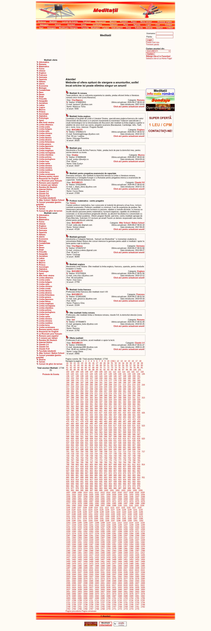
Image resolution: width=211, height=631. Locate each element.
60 (141, 365)
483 (105, 421)
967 (101, 486)
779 (129, 460)
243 (115, 389)
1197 (112, 520)
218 (72, 387)
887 (105, 475)
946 (77, 484)
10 (108, 361)
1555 (79, 577)
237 (87, 389)
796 (134, 462)
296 (139, 395)
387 (110, 408)
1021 (68, 495)
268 (82, 393)
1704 (131, 598)
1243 (137, 527)
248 (139, 389)
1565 (137, 577)
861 (134, 471)
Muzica (141, 155)
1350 (108, 544)
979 (82, 488)
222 (91, 387)
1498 (74, 568)
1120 (73, 510)
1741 (102, 605)
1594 (142, 581)
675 (96, 447)
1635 (137, 587)
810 (124, 464)
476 (72, 421)
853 (96, 471)
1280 (108, 533)
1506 (119, 568)
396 (77, 411)
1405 (102, 553)
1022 (74, 495)
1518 (108, 570)
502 (120, 423)
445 (77, 417)
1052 (85, 499)
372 (115, 406)
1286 (142, 533)
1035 (68, 497)
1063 (68, 501)
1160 (140, 514)
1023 (79, 495)
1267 (114, 531)
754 (87, 458)
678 (110, 447)
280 (139, 393)
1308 (108, 538)
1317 (79, 540)
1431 (91, 557)
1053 (91, 499)
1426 (142, 555)
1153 (101, 514)
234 (72, 389)
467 (105, 419)
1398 (142, 551)
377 (139, 406)
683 (134, 447)
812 (134, 464)
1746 (131, 605)
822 (101, 467)
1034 (142, 495)
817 (77, 467)
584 (124, 434)
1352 (119, 544)
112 (115, 372)
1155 (112, 514)
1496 (142, 566)
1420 (108, 555)
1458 (85, 561)
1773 (125, 609)
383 (91, 408)
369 (101, 406)
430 (82, 415)
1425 (137, 555)
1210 (108, 523)
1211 (114, 523)
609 (91, 439)
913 (72, 480)
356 (115, 404)
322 (105, 400)
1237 (102, 527)
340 (115, 402)
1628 (96, 587)
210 (115, 385)
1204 (74, 523)
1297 (125, 536)
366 (87, 406)
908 (129, 477)
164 (124, 378)
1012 (96, 492)
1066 (85, 501)
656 (82, 445)
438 (120, 415)
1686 (108, 596)
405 (120, 411)
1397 (137, 551)
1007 (68, 492)
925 (129, 480)
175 (101, 380)
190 (96, 383)
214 (134, 385)
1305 (91, 538)
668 (139, 445)
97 (123, 370)
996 (87, 490)
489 (134, 421)
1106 (73, 508)
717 (143, 452)
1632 (119, 587)
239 (96, 389)
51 (108, 365)
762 (124, 458)
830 (139, 467)
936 (105, 482)
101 (140, 370)
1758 (119, 607)
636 (139, 441)
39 (141, 363)
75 (119, 367)
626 (91, 441)
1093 (79, 505)
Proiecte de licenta (50, 374)
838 (101, 469)
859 (124, 471)
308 (120, 398)
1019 (137, 492)
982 (96, 488)
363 (72, 406)
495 (87, 423)
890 (120, 475)
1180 (96, 518)
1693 (68, 598)
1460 (96, 561)
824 (110, 467)
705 (87, 452)
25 (89, 363)
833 (77, 469)
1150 (84, 514)
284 (82, 395)
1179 (90, 518)
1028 (108, 495)
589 (72, 436)
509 (77, 426)
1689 (125, 596)
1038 (85, 497)
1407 (114, 553)
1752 (85, 607)
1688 (119, 596)
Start (41, 28)
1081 (91, 503)
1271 (137, 531)
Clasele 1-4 (139, 343)
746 (124, 456)
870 (101, 473)
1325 (125, 540)
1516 (96, 570)
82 (67, 370)
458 (139, 417)
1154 (107, 514)
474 (139, 419)
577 (91, 434)
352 (96, 404)
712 (120, 452)
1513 (79, 570)
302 (91, 398)
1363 (102, 546)
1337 (114, 542)
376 (134, 406)
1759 (125, 607)
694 (110, 449)
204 (87, 385)
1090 (142, 503)
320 (96, 400)
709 (105, 452)
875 (124, 473)
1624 (74, 587)
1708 (74, 600)
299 (77, 398)
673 (87, 447)
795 (129, 462)
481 (96, 421)
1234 (85, 527)
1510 (142, 568)
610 (96, 439)
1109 (90, 508)
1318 (85, 540)
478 (82, 421)
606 (77, 439)
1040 (96, 497)
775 (110, 460)
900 (91, 477)
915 (82, 480)
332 (77, 402)
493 (77, 423)
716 (139, 452)
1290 (85, 536)
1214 (131, 523)
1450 (119, 559)
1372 (74, 549)
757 (101, 458)
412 (77, 413)
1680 (74, 596)
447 (87, 417)
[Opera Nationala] (160, 110)
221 (87, 387)
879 (68, 475)
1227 (125, 525)
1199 (124, 520)
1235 (91, 527)
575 (82, 434)
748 (134, 456)
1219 (79, 525)
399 (91, 411)
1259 (68, 531)
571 (139, 432)
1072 (119, 501)
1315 (68, 540)
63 (74, 367)
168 (68, 380)
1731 (125, 602)
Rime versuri (146, 22)
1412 (142, 553)
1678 (142, 594)
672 (82, 447)
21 (74, 363)
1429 (79, 557)
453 (115, 417)
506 (139, 423)
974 (134, 486)
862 (139, 471)
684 (139, 447)
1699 (102, 598)
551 (120, 430)
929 (72, 482)
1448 (108, 559)
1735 (68, 605)
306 (110, 398)
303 (96, 398)
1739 (91, 605)
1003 (123, 490)
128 (110, 374)
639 (77, 443)
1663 (137, 592)
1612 (85, 585)
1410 (131, 553)
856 (110, 471)
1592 (131, 581)
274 (110, 393)
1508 (131, 568)
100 (135, 370)
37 (134, 363)
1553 (68, 577)
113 (119, 372)
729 (120, 454)
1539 (68, 574)
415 (91, 413)
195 (120, 383)
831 (68, 469)
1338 (119, 542)
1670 (96, 594)
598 (115, 436)
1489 (102, 566)
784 (77, 462)
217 (68, 387)
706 (91, 452)
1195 (101, 520)
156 (87, 378)
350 (87, 404)
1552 (142, 574)
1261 (79, 531)
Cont (158, 25)
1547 (114, 574)
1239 (114, 527)
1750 (74, 607)
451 (105, 417)
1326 (131, 540)
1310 (119, 538)
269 (87, 393)
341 (120, 402)
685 (68, 449)
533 (110, 428)
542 (77, 430)
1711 (91, 600)
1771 (114, 609)
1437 (125, 557)
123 (86, 374)
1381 (125, 549)
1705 (137, 598)
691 (96, 449)
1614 (96, 585)
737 (82, 456)
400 (96, 411)
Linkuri (170, 28)
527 (82, 428)
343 (129, 402)
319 (91, 400)
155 (82, 378)
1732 (131, 602)
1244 (142, 527)
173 (91, 380)
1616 (108, 585)
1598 (85, 583)
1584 (85, 581)
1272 (142, 531)
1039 (91, 497)
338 (105, 402)
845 (134, 469)
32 (115, 363)
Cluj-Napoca (77, 100)
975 (139, 486)
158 (96, 378)
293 (124, 395)
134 (139, 374)
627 (96, 441)
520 (129, 426)
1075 (137, 501)
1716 (119, 600)
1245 (68, 529)
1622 (142, 585)
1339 (125, 542)
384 (96, 408)
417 (101, 413)
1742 (108, 605)
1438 (131, 557)
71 (104, 367)
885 (96, 475)
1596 (74, 583)
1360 (85, 546)
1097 (102, 505)
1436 (119, 557)
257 (105, 391)
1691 (137, 596)
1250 (96, 529)
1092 (74, 505)
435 (105, 415)
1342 (142, 542)
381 (82, 408)
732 (134, 454)
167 (139, 378)
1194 (96, 520)
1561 (114, 577)
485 (115, 421)
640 (82, 443)
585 (129, 434)
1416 (85, 555)
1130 (129, 510)
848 (72, 471)
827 (124, 467)
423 (129, 413)
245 (124, 389)
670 (72, 447)
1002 (117, 490)
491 (68, 423)
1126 (107, 510)
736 (77, 456)
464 (91, 419)
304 (101, 398)
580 (105, 434)
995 (82, 490)
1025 (91, 495)
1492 (119, 566)
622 (72, 441)
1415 (79, 555)
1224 (108, 525)
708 (101, 452)
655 (77, 445)
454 (120, 417)
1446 (96, 559)
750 (68, 458)
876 (129, 473)
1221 (91, 525)
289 (105, 395)
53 (115, 365)
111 (110, 372)
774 (105, 460)
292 (120, 395)
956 (124, 484)
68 (93, 367)
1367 (125, 546)
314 (68, 400)
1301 (68, 538)
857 (115, 471)
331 (72, 402)
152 (68, 378)
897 (77, 477)
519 (124, 426)
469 (115, 419)
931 (82, 482)
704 (82, 452)
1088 (131, 503)
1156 (118, 514)
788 (96, 462)
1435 (114, 557)
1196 (107, 520)
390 (124, 408)
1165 (90, 516)
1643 (102, 589)
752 (77, 458)
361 (139, 404)
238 (91, 389)
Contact (168, 25)
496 (91, 423)
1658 (108, 592)
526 (77, 428)
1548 (119, 574)
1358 (74, 546)
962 (77, 486)
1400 (74, 553)
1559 (102, 577)
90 (97, 370)
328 (134, 400)
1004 (129, 490)
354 (105, 404)
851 (87, 471)
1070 (108, 501)
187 (82, 383)
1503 (102, 568)
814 (143, 464)
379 (72, 408)
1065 (79, 501)
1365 (114, 546)
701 (68, 452)
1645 (114, 589)
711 (115, 452)
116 (133, 372)
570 (134, 432)
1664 (142, 592)
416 (96, 413)
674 (91, 447)
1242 (131, 527)
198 (134, 383)
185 (72, 383)
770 (87, 460)
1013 (102, 492)
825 (115, 467)
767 (72, 460)
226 (110, 387)
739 (91, 456)
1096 (96, 505)
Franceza (140, 294)
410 (68, 413)
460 (72, 419)
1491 (114, 566)
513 (96, 426)
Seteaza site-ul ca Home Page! (159, 58)
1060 (131, 499)
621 (68, 441)
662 (110, 445)
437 (115, 415)
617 (129, 439)
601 (129, 436)
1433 (102, 557)
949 (91, 484)
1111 (101, 508)
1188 (140, 518)
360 (134, 404)
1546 (108, 574)
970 (115, 486)
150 (134, 376)
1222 (96, 525)
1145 (135, 512)
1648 (131, 589)
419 (110, 413)
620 (143, 439)
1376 (96, 549)
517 (115, 426)
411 (72, 413)
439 (124, 415)
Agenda (136, 25)
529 (91, 428)
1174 (140, 516)
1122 (84, 510)
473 (134, 419)
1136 (84, 512)
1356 (142, 544)
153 (72, 378)
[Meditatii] (160, 95)
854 (101, 471)
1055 (102, 499)
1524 (142, 570)
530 (96, 428)
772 (96, 460)
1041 (102, 497)
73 (112, 367)
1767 (91, 609)
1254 (119, 529)
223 (96, 387)
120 (72, 374)
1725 (91, 602)
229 (124, 387)
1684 (96, 596)
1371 (68, 549)
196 (124, 383)
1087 (125, 503)
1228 (131, 525)
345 (139, 402)
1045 (125, 497)
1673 (114, 594)
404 (115, 411)
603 (139, 436)
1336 (108, 542)
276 (120, 393)
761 (120, 458)
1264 (96, 531)
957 (129, 484)
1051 (79, 499)
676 (101, 447)
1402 (85, 553)
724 (96, 454)
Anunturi (71, 25)
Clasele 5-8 (139, 182)
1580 (142, 579)
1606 (131, 583)
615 (120, 439)
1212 (119, 523)
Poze (126, 25)
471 (124, 419)
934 (96, 482)
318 (87, 400)
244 (120, 389)
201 (72, 385)
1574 (108, 579)
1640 (85, 589)
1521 (125, 570)
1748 (142, 605)
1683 (91, 596)
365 (82, 406)
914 (77, 480)
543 (82, 430)
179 (120, 380)
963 (82, 486)
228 (120, 387)
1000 (106, 490)
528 (87, 428)
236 (82, 389)
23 (82, 363)
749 (139, 456)
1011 (91, 492)
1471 (79, 564)
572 (68, 434)
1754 (96, 607)
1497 (68, 568)
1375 (91, 549)
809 (120, 464)
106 (87, 372)
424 (134, 413)
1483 (68, 566)
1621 (137, 585)
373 (120, 406)
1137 (90, 512)
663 (115, 445)
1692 (142, 596)
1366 (119, 546)
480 (91, 421)
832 (72, 469)
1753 (91, 607)
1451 (125, 559)
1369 (137, 546)
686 (72, 449)
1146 (140, 512)
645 (105, 443)
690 (91, 449)
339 (110, 402)
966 (96, 486)
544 (87, 430)
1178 (84, 518)
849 (77, 471)
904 (110, 477)
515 (105, 426)
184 (68, 383)
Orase (128, 28)
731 (129, 454)
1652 (74, 592)
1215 (137, 523)
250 (72, 391)
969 (110, 486)
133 (134, 374)
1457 (79, 561)
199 (139, 383)
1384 (142, 549)
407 (129, 411)
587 (139, 434)
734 (68, 456)
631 (115, 441)
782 (68, 462)
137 (72, 376)
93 (108, 370)
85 (78, 370)
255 (96, 391)
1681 (79, 596)
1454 (142, 559)
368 (96, 406)
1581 (68, 581)
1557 (91, 577)
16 (132, 361)
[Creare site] (160, 137)
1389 (91, 551)
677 (105, 447)
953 (110, 484)
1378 (108, 549)
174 (96, 380)
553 (129, 430)
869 (96, 473)
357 (120, 404)
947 (82, 484)
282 (72, 395)
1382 (131, 549)
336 (96, 402)
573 (72, 434)
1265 (102, 531)
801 (82, 464)
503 (124, 423)
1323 (114, 540)
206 (96, 385)
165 (129, 378)
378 (68, 408)
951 (101, 484)
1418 (96, 555)
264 (139, 391)
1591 (125, 581)
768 (77, 460)
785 (82, 462)
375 (129, 406)
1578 (131, 579)
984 (105, 488)
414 (86, 413)
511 (87, 426)
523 (143, 426)
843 (124, 469)
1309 (114, 538)
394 (68, 411)
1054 (96, 499)
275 (115, 393)
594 (96, 436)
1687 (114, 596)
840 (110, 469)
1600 (96, 583)
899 (87, 477)
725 (101, 454)
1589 (114, 581)
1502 (96, 568)
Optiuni (159, 28)
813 (139, 464)
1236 (96, 527)
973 (129, 486)
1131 (135, 510)
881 (77, 475)
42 (74, 365)
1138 (96, 512)
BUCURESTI (77, 130)
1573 (102, 579)
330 (68, 402)
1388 (85, 551)
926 (134, 480)
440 (129, 415)
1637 (68, 589)
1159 (135, 514)
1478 (119, 564)
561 (91, 432)
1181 (101, 518)
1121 (79, 510)
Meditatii (53, 22)
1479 (125, 564)
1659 (114, 592)
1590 (119, 581)
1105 (68, 508)
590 (77, 436)
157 (91, 378)
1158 (129, 514)
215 (139, 385)
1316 (74, 540)
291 (115, 395)
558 (77, 432)
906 (120, 477)
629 (105, 441)
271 (96, 393)
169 (72, 380)
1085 (114, 503)
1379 (114, 549)
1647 (125, 589)
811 (129, 464)
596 (105, 436)
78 (130, 367)
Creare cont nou (152, 42)
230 (129, 387)
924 (124, 480)
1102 (130, 505)
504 (129, 423)
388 (115, 408)
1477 (114, 564)
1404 (96, 553)
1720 (142, 600)
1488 (96, 566)
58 (134, 365)
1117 (134, 508)
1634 (131, 587)
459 (68, 419)
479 (87, 421)
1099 (114, 505)
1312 (131, 538)
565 (110, 432)
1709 (79, 600)
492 (72, 423)
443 (68, 417)
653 (68, 445)
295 (134, 395)
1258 (142, 529)
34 (123, 363)
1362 (96, 546)
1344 (74, 544)
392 (134, 408)
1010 (85, 492)
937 (110, 482)
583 (120, 434)
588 (68, 436)
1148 (73, 514)
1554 (74, 577)
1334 (96, 542)
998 (96, 490)
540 (68, 430)
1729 (114, 602)
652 (139, 443)
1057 (114, 499)
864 (72, 473)
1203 (68, 523)
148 (124, 376)
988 (124, 488)
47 (93, 365)
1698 (96, 598)
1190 (73, 520)
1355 (137, 544)
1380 (119, 549)
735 (72, 456)
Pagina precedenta (73, 611)
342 (124, 402)
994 (77, 490)
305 (105, 398)
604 (68, 439)
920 (105, 480)
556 (68, 432)
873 (115, 473)
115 (128, 372)
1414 (74, 555)
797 (139, 462)
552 (124, 430)
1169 (112, 516)
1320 (96, 540)
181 (129, 380)
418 (105, 413)
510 (82, 426)
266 (72, 393)
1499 (79, 568)
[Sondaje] (160, 103)
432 (91, 415)
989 (129, 488)
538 (134, 428)
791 (110, 462)
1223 (102, 525)
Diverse (149, 28)
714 (129, 452)
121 (77, 374)
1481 (137, 564)
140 (87, 376)
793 (120, 462)
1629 (102, 587)
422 (124, 413)
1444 (85, 559)
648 (120, 443)
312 (139, 398)
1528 (85, 572)
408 (134, 411)
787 (91, 462)
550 (115, 430)
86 (82, 370)
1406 (108, 553)
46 (89, 365)
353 (101, 404)
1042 (108, 497)
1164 (84, 516)
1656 (96, 592)
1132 (140, 510)
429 (77, 415)
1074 (131, 501)
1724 (85, 602)
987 (120, 488)
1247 (79, 529)
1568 (74, 579)
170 (77, 380)
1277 (91, 533)
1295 (114, 536)
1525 (68, 572)
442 (139, 415)
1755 (102, 607)
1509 (137, 568)
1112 (106, 508)
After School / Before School (131, 223)
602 (134, 436)
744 (115, 456)
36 (130, 363)
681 (124, 447)
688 (82, 449)
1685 (102, 596)
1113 (112, 508)
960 (68, 486)
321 (101, 400)
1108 (84, 508)
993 (72, 490)
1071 (114, 501)
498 (101, 423)
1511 (68, 570)
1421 (114, 555)
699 (134, 449)
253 (87, 391)
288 (101, 395)
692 (101, 449)
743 (110, 456)
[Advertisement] (50, 44)
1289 (79, 536)
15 (129, 361)
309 (124, 398)
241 (105, 389)
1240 (119, 527)
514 (101, 426)
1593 (137, 581)
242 (110, 389)
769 (82, 460)
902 (101, 477)
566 (115, 432)
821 (96, 467)
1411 (137, 553)
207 (101, 385)
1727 (102, 602)
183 (139, 380)
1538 (142, 572)
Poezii (134, 22)
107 (91, 372)
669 (68, 447)
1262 (85, 531)
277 (124, 393)
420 (115, 413)
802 (87, 464)
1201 (135, 520)
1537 (137, 572)
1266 (108, 531)
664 (120, 445)
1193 (90, 520)
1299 (137, 536)
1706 (142, 598)
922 (115, 480)
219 (77, 387)
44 (82, 365)
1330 (74, 542)
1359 (79, 546)
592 (87, 436)
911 (143, 477)
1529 (91, 572)
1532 (108, 572)
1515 (91, 570)
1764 (74, 609)
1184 (118, 518)
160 (105, 378)
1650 (142, 589)
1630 (108, 587)
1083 (102, 503)
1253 (114, 529)
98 (126, 370)
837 (96, 469)
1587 (102, 581)
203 (82, 385)
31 (112, 363)
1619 (125, 585)
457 (134, 417)
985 (110, 488)
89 (93, 370)
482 (101, 421)
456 (129, 417)
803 (91, 464)
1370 (142, 546)
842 (120, 469)
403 (110, 411)
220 (82, 387)
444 (72, 417)
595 (101, 436)
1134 (73, 512)
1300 (142, 536)
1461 (102, 561)
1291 (91, 536)
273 (105, 393)
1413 (68, 555)
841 (115, 469)
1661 (125, 592)
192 (105, 383)
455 (124, 417)
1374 (85, 549)
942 (134, 482)
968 (105, 486)
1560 (108, 577)
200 (68, 385)
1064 (74, 501)
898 (82, 477)
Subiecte (139, 28)
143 (101, 376)
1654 (85, 592)
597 (110, 436)
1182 (107, 518)
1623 (68, 587)
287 (96, 395)
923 (120, 480)
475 (68, 421)
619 (139, 439)
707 (96, 452)
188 (87, 383)
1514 (85, 570)
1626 (85, 587)
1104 (142, 505)
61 (67, 367)
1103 (136, 505)
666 (129, 445)
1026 (96, 495)
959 (139, 484)
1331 (79, 542)
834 (82, 469)
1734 (142, 602)
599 (120, 436)
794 (124, 462)
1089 (137, 503)
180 (124, 380)
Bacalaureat (100, 22)
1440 (142, 557)
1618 (119, 585)
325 (120, 400)
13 (121, 361)
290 (110, 395)
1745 (125, 605)
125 (96, 374)
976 (68, 488)
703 (77, 452)
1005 (134, 490)
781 (139, 460)
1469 (68, 564)
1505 (114, 568)
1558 (96, 577)
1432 (96, 557)
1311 (125, 538)
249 (68, 391)
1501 (91, 568)
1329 (68, 542)
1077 (68, 503)
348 (77, 404)
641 (87, 443)
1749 (68, 607)
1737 (79, 605)
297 (68, 398)
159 (101, 378)
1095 (91, 505)
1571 (91, 579)
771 (91, 460)
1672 (108, 594)
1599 (91, 583)
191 (101, 383)
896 (72, 477)
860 (129, 471)
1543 (91, 574)
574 (77, 434)
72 (108, 367)
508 (72, 426)
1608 (142, 583)
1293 (102, 536)
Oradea (75, 155)
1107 (79, 508)
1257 (137, 529)
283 (77, 395)
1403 (91, 553)
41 (70, 365)
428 (72, 415)
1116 (128, 508)
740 (96, 456)
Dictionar (42, 22)
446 (82, 417)
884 (91, 475)
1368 (131, 546)
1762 (142, 607)
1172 (129, 516)
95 (115, 370)
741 (101, 456)
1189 (68, 520)
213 (129, 385)
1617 (114, 585)
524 (68, 428)
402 (105, 411)
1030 (119, 495)
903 (105, 477)
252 (82, 391)
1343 (68, 544)
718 (68, 454)
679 (115, 447)
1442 (74, 559)
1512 (73, 570)
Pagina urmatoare (89, 611)
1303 (79, 538)
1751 (79, 607)
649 (124, 443)
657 (87, 445)
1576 (119, 579)
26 (93, 363)
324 (115, 400)
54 (119, 365)
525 (72, 428)
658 (91, 445)
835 (87, 469)
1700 (108, 598)
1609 (68, 585)
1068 (96, 501)
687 (77, 449)
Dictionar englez (164, 22)
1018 (131, 492)
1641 (91, 589)
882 (82, 475)
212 (124, 385)
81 (141, 367)
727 (110, 454)
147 (120, 376)
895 (68, 477)
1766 (85, 609)
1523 (137, 570)
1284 (131, 533)
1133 (68, 512)
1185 (124, 518)
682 (129, 447)
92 (104, 370)
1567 (68, 579)
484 (110, 421)
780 (134, 460)
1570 (85, 579)
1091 (68, 505)
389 (120, 408)
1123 (90, 510)
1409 (125, 553)
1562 (119, 577)
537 (129, 428)
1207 (91, 523)
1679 (68, 596)
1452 (131, 559)
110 (105, 372)
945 (72, 484)
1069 (102, 501)
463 (87, 419)
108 (96, 372)
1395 (125, 551)
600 (124, 436)
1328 (142, 540)
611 (101, 439)
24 (85, 363)
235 (77, 389)
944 (68, 484)
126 (101, 374)
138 (77, 376)
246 (129, 389)
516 (110, 426)
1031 (125, 495)
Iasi (73, 320)
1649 (137, 589)
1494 (131, 566)
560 (87, 432)
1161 (68, 516)
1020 (142, 492)
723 (91, 454)
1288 (74, 536)
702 (72, 452)
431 (87, 415)
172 (87, 380)
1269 (125, 531)
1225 (114, 525)
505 (134, 423)
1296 (119, 536)
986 (115, 488)
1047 (137, 497)
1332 (85, 542)
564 (105, 432)
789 (101, 462)
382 (87, 408)
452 (110, 417)
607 (82, 439)
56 (126, 365)
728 (115, 454)
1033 (137, 495)
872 (110, 473)
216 (143, 385)
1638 (74, 589)
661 (105, 445)
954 (115, 484)
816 (72, 467)
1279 (102, 533)
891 (124, 475)
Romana (140, 100)
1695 (79, 598)
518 (120, 426)
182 (134, 380)
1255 (125, 529)
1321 (102, 540)
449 (96, 417)
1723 (79, 602)
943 (139, 482)
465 (96, 419)
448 (91, 417)
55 (123, 365)
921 (110, 480)
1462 (108, 561)
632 (120, 441)
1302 (74, 538)
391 (129, 408)
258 (110, 391)
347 (72, 404)
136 (68, 376)
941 (129, 482)
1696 (85, 598)
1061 (137, 499)
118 (142, 372)
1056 (108, 499)
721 (82, 454)
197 (129, 383)
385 (101, 408)
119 (68, 374)
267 (77, 393)
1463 (114, 561)
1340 (131, 542)
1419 (102, 555)
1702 (119, 598)
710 (110, 452)
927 (139, 480)
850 (82, 471)
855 (105, 471)
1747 (137, 605)
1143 (124, 512)
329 (139, 400)
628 (101, 441)
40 (67, 365)
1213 (125, 523)
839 (105, 469)
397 (82, 411)
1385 (68, 551)
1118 (139, 508)
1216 (142, 523)
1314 (142, 538)
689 (87, 449)
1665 (68, 594)
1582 (74, 581)
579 (101, 434)
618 (134, 439)
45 (85, 365)
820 (91, 467)
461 (77, 419)
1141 (112, 512)
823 (105, 467)
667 (134, 445)
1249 (91, 529)
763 (129, 458)
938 (115, 482)
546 (96, 430)
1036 (74, 497)
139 (82, 376)
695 (115, 449)
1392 (108, 551)
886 (101, 475)
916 (87, 480)
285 (87, 395)
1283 (125, 533)
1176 (73, 518)
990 (134, 488)
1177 (79, 518)
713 (124, 452)
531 (101, 428)
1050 (74, 499)
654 (72, 445)
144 (105, 376)
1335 (102, 542)
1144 (129, 512)
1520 (119, 570)
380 (77, 408)
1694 (74, 598)
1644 (108, 589)
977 (72, 488)
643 (96, 443)
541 (72, 430)
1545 (102, 574)
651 (134, 443)
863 (68, 473)
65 (82, 367)
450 (101, 417)
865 (77, 473)
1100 (119, 505)
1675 (125, 594)
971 (120, 486)
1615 (102, 585)
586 (134, 434)
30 (108, 363)
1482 (142, 564)
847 (68, 471)
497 (96, 423)
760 (115, 458)
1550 (131, 574)
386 (105, 408)
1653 (79, 592)
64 (78, 367)
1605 (125, 583)
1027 (102, 495)
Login (148, 25)
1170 (118, 516)
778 (124, 460)
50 (104, 365)
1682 (85, 596)
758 (105, 458)
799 (72, 464)
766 (68, 460)
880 (72, 475)
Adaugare (44, 25)
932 (87, 482)
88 (89, 370)
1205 (79, 523)
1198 (118, 520)
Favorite (85, 28)
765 (139, 458)
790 (105, 462)
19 (67, 363)
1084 (108, 503)
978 (77, 488)
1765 (79, 609)
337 (101, 402)
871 (105, 473)
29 (104, 363)
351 (91, 404)
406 (124, 411)
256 (101, 391)
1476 (108, 564)
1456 (74, 561)
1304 (85, 538)
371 (110, 406)
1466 (131, 561)
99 (130, 370)
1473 (91, 564)
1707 (68, 600)
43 (78, 365)
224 (101, 387)
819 (87, 467)
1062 (142, 499)
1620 (131, 585)
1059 (125, 499)
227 (115, 387)
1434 (108, 557)
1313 (137, 538)
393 (139, 408)
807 (110, 464)
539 (139, 428)
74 (115, 367)
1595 (68, 583)
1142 (118, 512)
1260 (74, 531)
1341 (137, 542)
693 (105, 449)
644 (101, 443)
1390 (96, 551)
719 (72, 454)
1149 (79, 514)
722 (87, 454)
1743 (114, 605)
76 (123, 367)
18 (140, 361)
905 (115, 477)
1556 (85, 577)
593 (91, 436)
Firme (83, 25)
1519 (114, 570)
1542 (85, 574)
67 (89, 367)
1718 (131, 600)
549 (110, 430)
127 (105, 374)
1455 (68, 561)
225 (105, 387)
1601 (102, 583)
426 (143, 413)
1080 (85, 503)
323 (110, 400)
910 (139, 477)
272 (101, 393)
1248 (85, 529)
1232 (74, 527)
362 (68, 406)
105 (82, 372)
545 (91, 430)
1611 (79, 585)
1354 (131, 544)
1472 (85, 564)
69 (97, 367)
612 (105, 439)
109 (101, 372)
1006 (140, 490)
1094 (85, 505)
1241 (125, 527)
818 (82, 467)
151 (139, 376)
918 (96, 480)
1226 (119, 525)
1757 (114, 607)
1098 (108, 505)
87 (85, 370)
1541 (79, 574)
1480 (131, 564)
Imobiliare (97, 25)
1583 (79, 581)
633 (124, 441)
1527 (79, 572)
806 (105, 464)
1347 (91, 544)
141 (91, 376)
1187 (135, 518)
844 (129, 469)
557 (72, 432)
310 (129, 398)
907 (124, 477)
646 (110, 443)
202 (77, 385)
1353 (125, 544)
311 (134, 398)
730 (124, 454)
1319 (91, 540)
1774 (131, 609)
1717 (125, 600)
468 (110, 419)
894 (139, 475)
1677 (137, 594)
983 (101, 488)
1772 (119, 609)
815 (68, 467)
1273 (68, 533)
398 (87, 411)
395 (72, 411)
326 (124, 400)
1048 (142, 497)
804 (96, 464)
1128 (118, 510)
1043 (114, 497)
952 (105, 484)
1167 (101, 516)
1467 (137, 561)
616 (124, 439)
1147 (68, 514)
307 (115, 398)
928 (68, 482)
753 (82, 458)
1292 (96, 536)
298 (72, 398)
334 (87, 402)
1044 (119, 497)
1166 (96, 516)
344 (134, 402)
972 (124, 486)
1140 (107, 512)
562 (96, 432)
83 (70, 370)
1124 (95, 510)
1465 (125, 561)
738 (87, 456)
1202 (141, 520)
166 (134, 378)
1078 (74, 503)
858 (120, 471)
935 (101, 482)
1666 (74, 594)
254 (91, 391)
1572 (96, 579)
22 (78, 363)
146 (115, 376)
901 (96, 477)
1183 (112, 518)
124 (91, 374)
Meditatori (95, 28)
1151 (90, 514)
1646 (119, 589)
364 (77, 406)
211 (120, 385)
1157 (124, 514)
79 (134, 367)
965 (91, 486)
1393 (114, 551)
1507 (125, 568)
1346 (85, 544)
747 (129, 456)
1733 (137, 602)
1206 (85, 523)
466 (101, 419)
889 (115, 475)
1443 (79, 559)
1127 (112, 510)
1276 (85, 533)
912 (68, 480)
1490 (108, 566)
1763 (68, 609)
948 (87, 484)
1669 (91, 594)
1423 (125, 555)
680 (120, 447)
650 (129, 443)
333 (82, 402)
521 (134, 426)
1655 (91, 592)
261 (124, 391)
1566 (142, 577)
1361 (91, 546)
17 (136, 361)
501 (115, 423)
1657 (102, 592)
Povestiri (124, 22)
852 (91, 471)
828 (129, 467)
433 (96, 415)
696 (120, 449)
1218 (74, 525)
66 (85, 367)
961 (72, 486)
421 (120, 413)
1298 (131, 536)
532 (105, 428)
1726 (96, 602)
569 (129, 432)
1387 (79, 551)
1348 (96, 544)
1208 (96, 523)
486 (120, 421)
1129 (123, 510)
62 (70, 367)
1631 (114, 587)
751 (72, 458)
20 (70, 363)
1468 (142, 561)
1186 (129, 518)
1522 (131, 570)
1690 (131, 596)
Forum (58, 25)
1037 (79, 497)
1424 (131, 555)
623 (77, 441)
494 (82, 423)
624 (82, 441)
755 (91, 458)
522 (139, 426)
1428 (74, 557)
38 (138, 363)
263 (134, 391)
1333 (91, 542)
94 (112, 370)
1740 (96, 605)
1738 (85, 605)
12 (117, 361)
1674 (119, 594)
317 (82, 400)
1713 (102, 600)
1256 (131, 529)
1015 (114, 492)
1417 (91, 555)
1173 (135, 516)
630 (110, 441)
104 (77, 372)
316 (77, 400)
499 (105, 423)
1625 (79, 587)
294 (129, 395)
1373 (79, 549)
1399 (68, 553)
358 (124, 404)
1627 (91, 587)
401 (101, 411)
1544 (96, 574)
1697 (91, 598)
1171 (124, 516)
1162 (73, 516)
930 (77, 482)
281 (68, 395)
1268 (119, 531)
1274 (74, 533)
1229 (137, 525)
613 (110, 439)
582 (115, 434)
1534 (119, 572)
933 (91, 482)
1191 (79, 520)
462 (82, 419)
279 (134, 393)
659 (96, 445)
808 (115, 464)
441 (134, 415)
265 (68, 393)
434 (101, 415)
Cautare (105, 28)
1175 (68, 518)
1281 (114, 533)
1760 (131, 607)
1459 (91, 561)
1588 (108, 581)
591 (82, 436)
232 (139, 387)
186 (77, 383)
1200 (129, 520)
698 (129, 449)
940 (124, 482)
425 (139, 413)
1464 (119, 561)
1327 (137, 540)
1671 (102, 594)
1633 (125, 587)
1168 (107, 516)
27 (97, 363)
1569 (79, 579)
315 (72, 400)
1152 (96, 514)
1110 (96, 508)
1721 (68, 602)
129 (115, 374)
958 (134, 484)
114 (124, 372)
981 (91, 488)
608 (87, 439)
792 (115, 462)
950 (96, 484)
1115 (123, 508)
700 (139, 449)
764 (134, 458)
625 (87, 441)
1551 (137, 574)
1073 (125, 501)
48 (97, 365)
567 (120, 432)
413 (82, 413)
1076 (142, 501)
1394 (119, 551)
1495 (137, 566)
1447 (102, 559)
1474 (96, 564)
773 (101, 460)
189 (91, 383)
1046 (131, 497)
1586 (96, 581)
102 (68, 372)
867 (87, 473)
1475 (102, 564)
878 (139, 473)
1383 (137, 549)
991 (139, 488)
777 (120, 460)
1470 (74, 564)
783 (72, 462)
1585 (91, 581)
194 (115, 383)
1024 (85, 495)
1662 (131, 592)
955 (120, 484)
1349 (102, 544)
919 (101, 480)
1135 (79, 512)
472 (129, 419)
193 (110, 383)
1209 (102, 523)
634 (129, 441)
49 (100, 365)
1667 (79, 594)
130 (120, 374)
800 (77, 464)
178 (115, 380)
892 (129, 475)
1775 (137, 609)
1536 (131, 572)
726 (105, 454)
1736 (74, 605)
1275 (79, 533)
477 (77, 421)
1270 (131, 531)
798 (68, 464)
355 (110, 404)
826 (120, 467)
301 (87, 398)
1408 (119, 553)
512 (91, 426)
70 (100, 367)
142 (96, 376)
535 (120, 428)
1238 (108, 527)
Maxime (113, 22)
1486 (85, 566)
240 (101, 389)
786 (87, 462)
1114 (117, 508)
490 (139, 421)
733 (139, 454)
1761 (137, 607)
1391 (102, 551)
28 (100, 363)
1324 (119, 540)
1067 (91, 501)
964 (87, 486)
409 (139, 411)
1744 (119, 605)
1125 (101, 510)
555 (139, 430)
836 (91, 469)
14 (125, 361)
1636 (142, 587)
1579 (137, 579)
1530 (96, 572)
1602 (108, 583)
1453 (137, 559)
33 (119, 363)
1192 (84, 520)
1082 (96, 503)
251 (77, 391)
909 (134, 477)
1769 (102, 609)
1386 (74, 551)
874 (120, 473)
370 (105, 406)
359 (129, 404)
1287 (68, 536)
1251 (102, 529)
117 (137, 372)
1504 (108, 568)
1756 (108, 607)
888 (110, 475)
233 (68, 389)
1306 (96, 538)
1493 (125, 566)
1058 (119, 499)
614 (115, 439)
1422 (119, 555)
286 (91, 395)
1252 (108, 529)
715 (134, 452)
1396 (131, 551)
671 (77, 447)
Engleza (140, 130)
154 (77, 378)
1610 (74, 585)
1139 (101, 512)
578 (96, 434)
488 (129, 421)
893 (134, 475)
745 (120, 456)
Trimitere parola (152, 44)
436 (110, 415)
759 (110, 458)
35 (126, 363)
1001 (111, 490)
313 (143, 398)
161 (110, 378)
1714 (108, 600)
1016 (119, 492)
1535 (125, 572)
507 (68, 426)
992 (68, 490)
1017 (125, 492)
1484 (74, 566)
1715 (114, 600)
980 (87, 488)
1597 (79, 583)
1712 (96, 600)
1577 (125, 579)
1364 (108, 546)
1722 (74, 602)
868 (91, 473)
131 (124, 374)
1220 (85, 525)
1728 (108, 602)
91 (100, 370)
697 (124, 449)
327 (129, 400)
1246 (74, 529)
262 (129, 391)
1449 (114, 559)
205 (91, 385)
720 (77, 454)
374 (124, 406)
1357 (68, 546)
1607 (137, 583)
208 (105, 385)
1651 (68, 592)
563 (101, 432)
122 (82, 374)
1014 (108, 492)
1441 (68, 559)
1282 (119, 533)
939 (120, 482)
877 (134, 473)
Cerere (73, 203)
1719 (137, 600)
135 (143, 374)
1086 (119, 503)
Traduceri (87, 22)
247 (134, 389)
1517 (102, 570)
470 (120, 419)
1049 (68, 499)
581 (110, 434)
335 (91, 402)
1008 (74, 492)
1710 (85, 600)
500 (110, 423)
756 (96, 458)
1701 (114, 598)
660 (101, 445)
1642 (96, 589)
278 (129, 393)
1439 (137, 557)
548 (105, 430)
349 (82, 404)
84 (74, 370)
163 (120, 378)
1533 (114, 572)
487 (124, 421)
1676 (131, 594)
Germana (140, 246)
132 (129, 374)
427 (68, 415)
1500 (85, 568)
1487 (91, 566)
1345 (79, 544)
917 (91, 480)
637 (68, 443)
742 (105, 456)
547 (101, 430)
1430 (85, 557)
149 (129, 376)
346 (68, 404)
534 (115, 428)
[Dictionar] (90, 625)
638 (72, 443)
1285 (137, 533)
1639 (79, 589)
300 (82, 398)
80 (138, 367)
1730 (119, 602)
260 (120, 391)
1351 (114, 544)
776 (115, 460)
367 (91, 406)
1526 (74, 572)
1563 (125, 577)
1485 (79, 566)
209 (110, 385)
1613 (91, 585)
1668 (85, 594)
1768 (96, 609)
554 (134, 430)
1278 (96, 533)
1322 (108, 540)
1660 (119, 592)
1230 (142, 525)
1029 (114, 495)
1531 (102, 572)
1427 (68, 557)
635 (134, 441)
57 (130, 365)
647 (115, 443)
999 (101, 490)
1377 (102, 549)
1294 (108, 536)
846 (139, 469)
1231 (68, 527)
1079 (79, 503)
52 (112, 365)
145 (110, 376)
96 (119, 370)
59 (138, 365)
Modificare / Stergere (68, 28)
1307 (102, 538)
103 (72, 372)
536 (124, 428)
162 (115, 378)
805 (101, 464)
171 (82, 380)
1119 (68, 510)
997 (91, 490)
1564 (131, 577)
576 (87, 434)
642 (91, 443)
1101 (125, 505)
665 (124, 445)
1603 (114, 583)
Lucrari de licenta (70, 22)
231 (134, 387)
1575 (114, 579)
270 (91, 393)
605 (72, 439)
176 (105, 380)
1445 (91, 559)
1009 (79, 492)
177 (110, 380)
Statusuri (114, 25)
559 (82, 432)
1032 (131, 495)
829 (134, 467)
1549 (125, 574)
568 (124, 432)
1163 (79, 516)
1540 (74, 574)
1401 (79, 553)
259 (115, 391)
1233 (79, 527)
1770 (108, 609)
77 (126, 367)
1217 (68, 525)
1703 (125, 598)
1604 (119, 583)
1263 (91, 531)
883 (87, 475)
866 (82, 473)
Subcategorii (117, 28)
